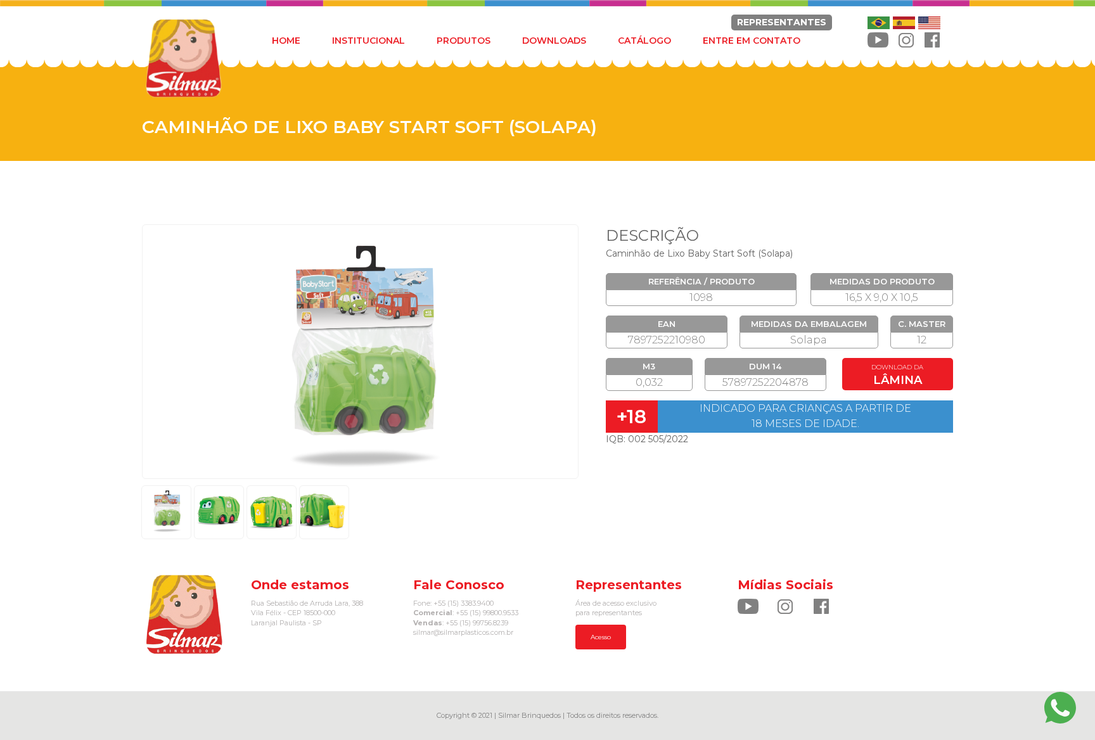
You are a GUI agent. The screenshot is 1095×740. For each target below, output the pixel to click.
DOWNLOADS (554, 40)
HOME (286, 40)
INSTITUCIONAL (368, 40)
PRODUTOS (463, 40)
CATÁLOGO (644, 40)
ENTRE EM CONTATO (751, 40)
